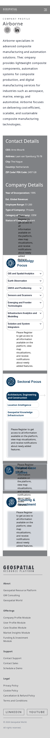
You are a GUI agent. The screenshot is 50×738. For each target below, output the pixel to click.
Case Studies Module (14, 627)
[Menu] (45, 10)
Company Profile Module (17, 617)
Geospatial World (12, 600)
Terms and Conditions (15, 700)
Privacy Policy (10, 685)
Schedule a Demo (12, 668)
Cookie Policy (10, 690)
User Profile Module (14, 622)
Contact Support (12, 658)
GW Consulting (11, 595)
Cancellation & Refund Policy (19, 695)
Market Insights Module (16, 632)
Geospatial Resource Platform (19, 590)
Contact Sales (10, 663)
